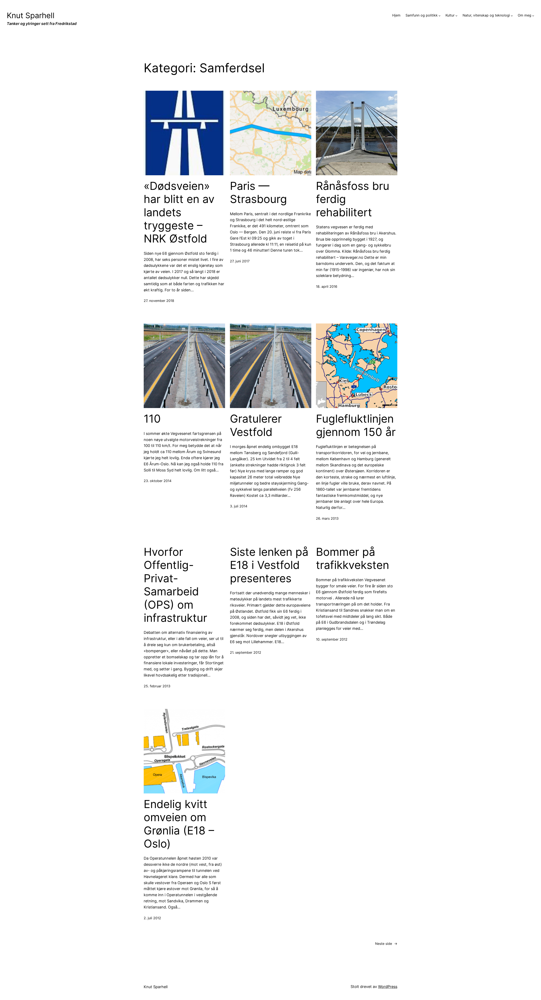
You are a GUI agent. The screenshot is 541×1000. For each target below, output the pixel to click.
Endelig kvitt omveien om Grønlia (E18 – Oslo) (179, 824)
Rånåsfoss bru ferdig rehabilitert (352, 199)
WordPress (387, 986)
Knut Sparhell (31, 15)
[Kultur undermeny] (456, 15)
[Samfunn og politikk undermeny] (440, 15)
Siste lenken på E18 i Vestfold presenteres (269, 565)
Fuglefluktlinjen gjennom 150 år (356, 425)
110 (152, 418)
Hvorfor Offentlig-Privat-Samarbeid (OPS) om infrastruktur (175, 585)
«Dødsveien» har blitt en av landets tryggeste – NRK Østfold (179, 212)
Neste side (386, 943)
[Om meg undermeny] (533, 15)
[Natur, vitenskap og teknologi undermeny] (512, 15)
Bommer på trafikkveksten (352, 558)
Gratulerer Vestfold (256, 425)
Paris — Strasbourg (258, 192)
